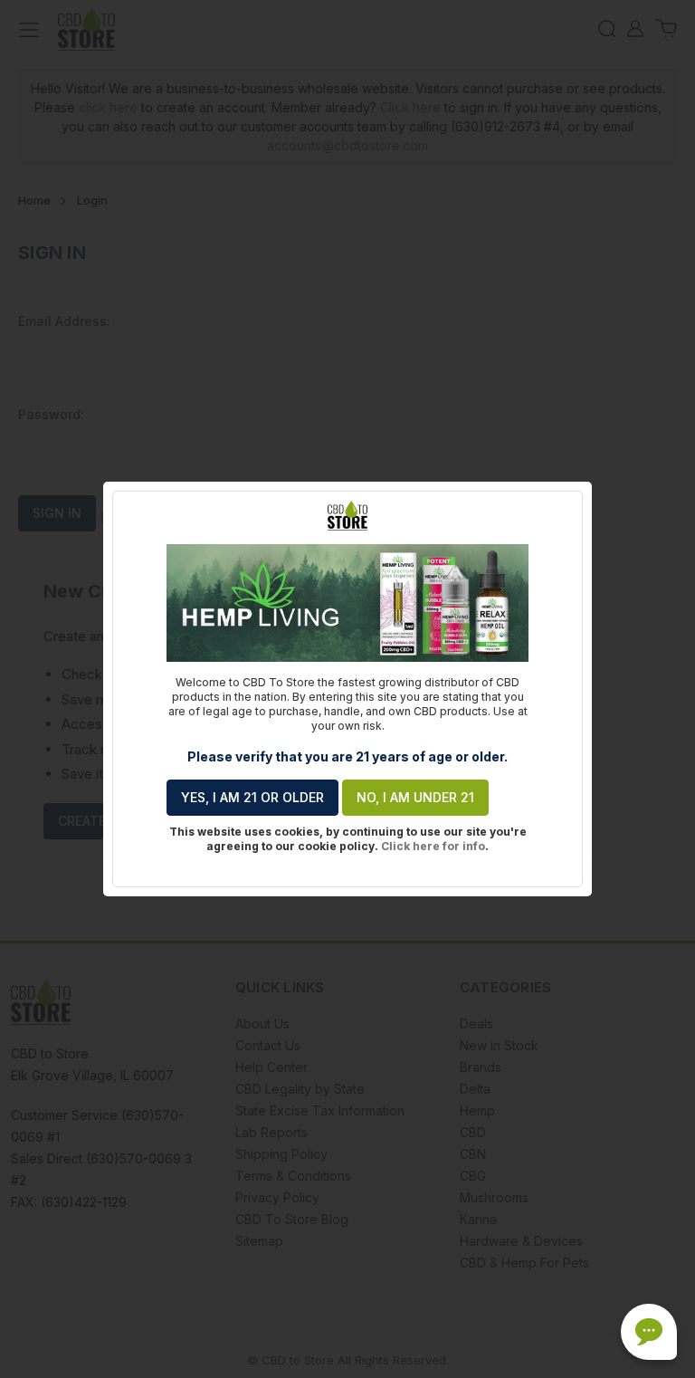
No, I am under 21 (415, 797)
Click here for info (433, 846)
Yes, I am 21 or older (252, 797)
